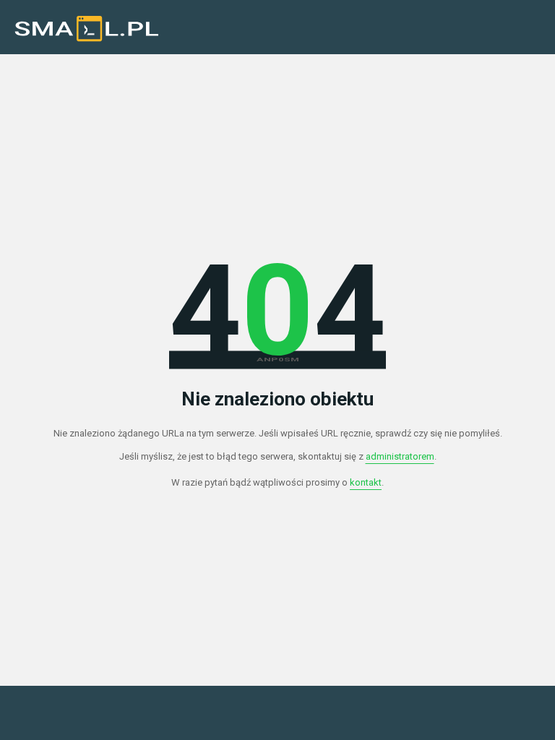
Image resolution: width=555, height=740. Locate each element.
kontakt (366, 482)
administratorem (400, 456)
